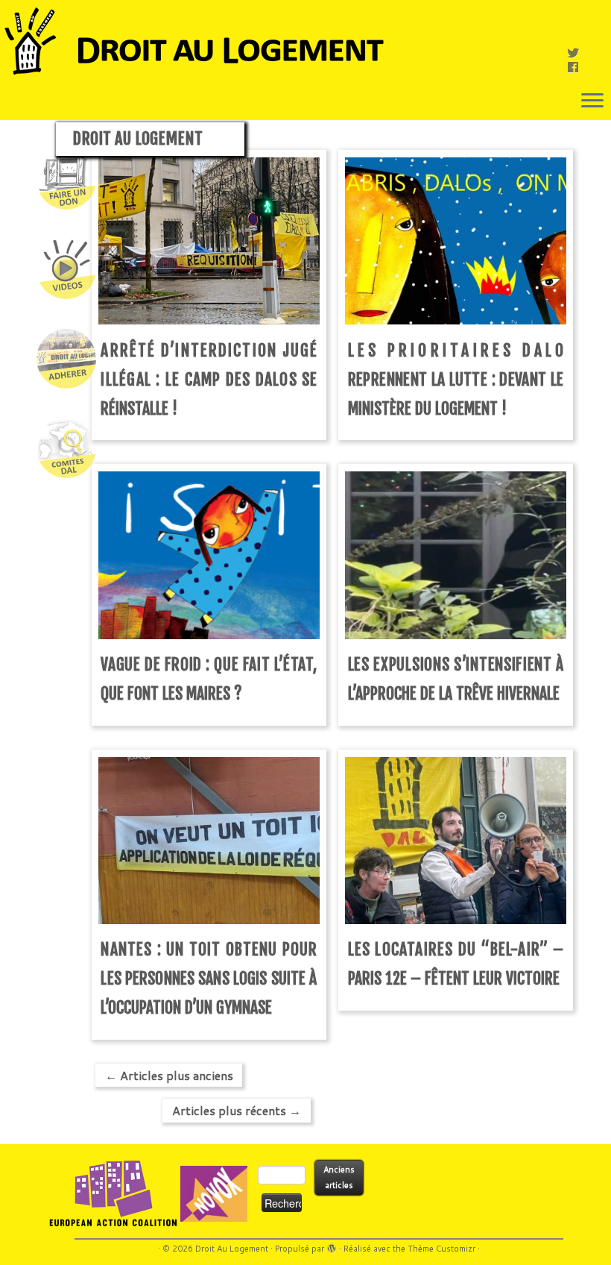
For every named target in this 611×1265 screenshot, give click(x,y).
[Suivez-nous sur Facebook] (578, 66)
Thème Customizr (441, 1249)
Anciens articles (339, 1177)
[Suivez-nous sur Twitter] (578, 52)
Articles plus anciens (169, 1075)
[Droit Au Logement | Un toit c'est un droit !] (305, 41)
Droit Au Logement (231, 1249)
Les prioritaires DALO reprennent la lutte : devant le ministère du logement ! (456, 379)
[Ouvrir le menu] (592, 101)
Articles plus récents (236, 1110)
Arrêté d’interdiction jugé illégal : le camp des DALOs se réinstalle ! (209, 379)
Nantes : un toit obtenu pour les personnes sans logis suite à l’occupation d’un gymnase (209, 978)
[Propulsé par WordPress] (331, 1245)
